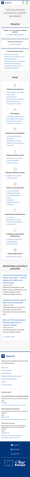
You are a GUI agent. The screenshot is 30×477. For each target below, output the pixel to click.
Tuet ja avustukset (12, 163)
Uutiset (3, 382)
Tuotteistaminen (12, 242)
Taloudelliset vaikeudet (14, 141)
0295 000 (4, 403)
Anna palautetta (6, 385)
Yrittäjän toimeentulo (13, 101)
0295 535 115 (5, 417)
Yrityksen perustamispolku (12, 63)
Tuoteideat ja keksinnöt (14, 239)
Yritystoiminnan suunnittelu (15, 92)
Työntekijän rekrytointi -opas (13, 66)
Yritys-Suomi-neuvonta (11, 54)
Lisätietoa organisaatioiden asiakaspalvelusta (14, 419)
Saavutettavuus (6, 373)
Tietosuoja (4, 368)
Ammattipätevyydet (10, 59)
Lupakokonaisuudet (13, 193)
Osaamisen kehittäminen (14, 222)
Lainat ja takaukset (13, 161)
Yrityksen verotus (12, 178)
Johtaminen (10, 217)
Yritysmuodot (11, 95)
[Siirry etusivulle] (7, 2)
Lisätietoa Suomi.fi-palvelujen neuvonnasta (13, 405)
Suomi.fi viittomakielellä (8, 379)
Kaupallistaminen (12, 244)
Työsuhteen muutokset (14, 123)
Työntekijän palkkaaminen (15, 117)
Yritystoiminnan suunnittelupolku (14, 61)
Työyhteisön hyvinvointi (14, 121)
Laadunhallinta (11, 224)
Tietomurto (10, 145)
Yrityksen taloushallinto (14, 176)
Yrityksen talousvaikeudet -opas (14, 57)
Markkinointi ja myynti (13, 220)
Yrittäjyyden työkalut (11, 68)
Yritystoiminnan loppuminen (16, 143)
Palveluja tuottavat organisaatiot (11, 376)
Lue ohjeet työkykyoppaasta (15, 35)
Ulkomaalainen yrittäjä (14, 104)
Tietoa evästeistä (6, 370)
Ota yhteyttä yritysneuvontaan (12, 437)
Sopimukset (10, 200)
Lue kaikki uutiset (9, 337)
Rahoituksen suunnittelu (14, 158)
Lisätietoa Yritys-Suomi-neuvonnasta (11, 435)
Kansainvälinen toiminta (14, 257)
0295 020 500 (5, 433)
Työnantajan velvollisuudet (15, 119)
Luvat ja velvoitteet (15, 44)
